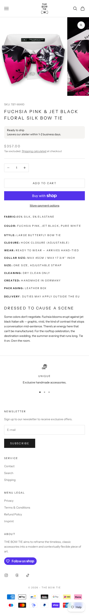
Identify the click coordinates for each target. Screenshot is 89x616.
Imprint (9, 521)
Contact (9, 466)
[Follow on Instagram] (6, 575)
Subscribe (19, 443)
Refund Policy (13, 514)
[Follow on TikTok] (28, 575)
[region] (44, 374)
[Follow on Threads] (17, 575)
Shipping (10, 480)
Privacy (8, 501)
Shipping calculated (34, 151)
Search (8, 473)
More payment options (44, 205)
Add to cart (44, 183)
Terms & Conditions (17, 507)
